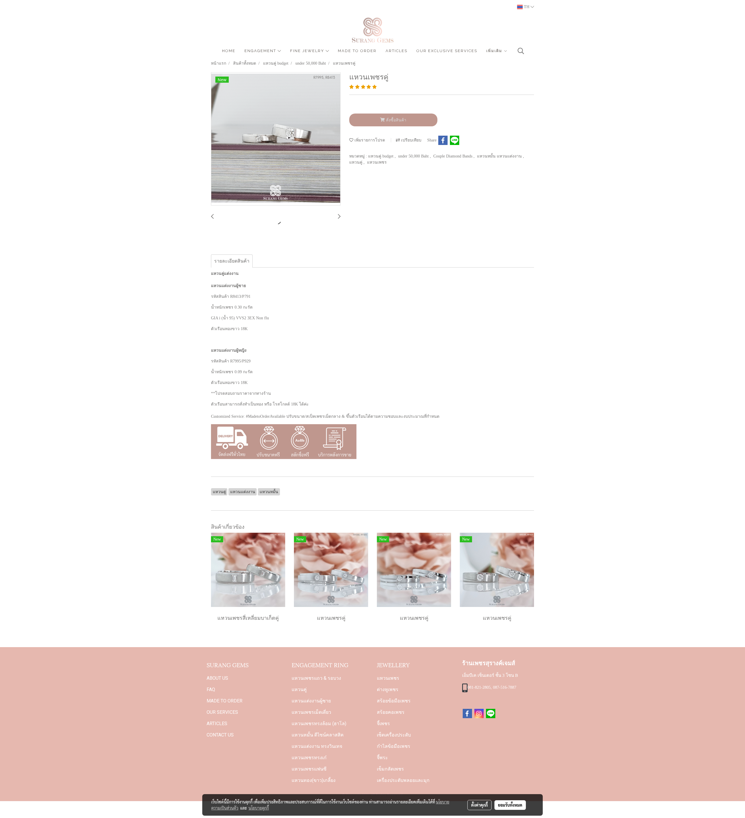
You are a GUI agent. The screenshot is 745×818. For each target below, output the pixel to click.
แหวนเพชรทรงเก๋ (309, 757)
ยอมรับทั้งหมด (510, 805)
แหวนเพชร (377, 162)
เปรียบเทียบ (410, 140)
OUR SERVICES (222, 712)
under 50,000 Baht (414, 156)
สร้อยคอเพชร (391, 712)
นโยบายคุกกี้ (259, 807)
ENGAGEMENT (261, 51)
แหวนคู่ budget (381, 156)
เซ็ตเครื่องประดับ (394, 735)
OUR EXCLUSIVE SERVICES (446, 51)
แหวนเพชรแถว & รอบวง (316, 678)
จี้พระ (382, 757)
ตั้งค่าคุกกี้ (479, 805)
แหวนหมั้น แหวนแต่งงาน (500, 156)
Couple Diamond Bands (453, 156)
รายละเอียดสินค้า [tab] (231, 260)
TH (527, 7)
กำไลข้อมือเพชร (393, 746)
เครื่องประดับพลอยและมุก (403, 780)
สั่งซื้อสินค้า (395, 120)
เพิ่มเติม (495, 51)
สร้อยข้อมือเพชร (394, 701)
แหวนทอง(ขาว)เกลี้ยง (314, 780)
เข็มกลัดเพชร (390, 769)
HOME (228, 51)
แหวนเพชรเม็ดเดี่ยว (311, 712)
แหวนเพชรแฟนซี (309, 769)
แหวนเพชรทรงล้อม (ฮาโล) (319, 723)
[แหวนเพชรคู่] (275, 139)
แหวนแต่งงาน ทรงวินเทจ (317, 746)
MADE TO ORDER (357, 51)
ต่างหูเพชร (387, 689)
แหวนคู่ (356, 162)
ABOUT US (217, 678)
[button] (521, 50)
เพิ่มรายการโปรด (369, 140)
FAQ (211, 689)
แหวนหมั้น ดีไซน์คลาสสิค (318, 735)
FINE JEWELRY (308, 51)
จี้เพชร (383, 723)
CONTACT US (220, 735)
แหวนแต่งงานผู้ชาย (311, 701)
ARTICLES (396, 51)
